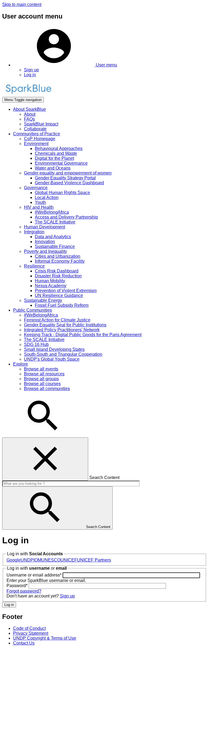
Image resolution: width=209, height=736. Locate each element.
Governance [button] (36, 187)
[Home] (28, 94)
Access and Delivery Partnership (66, 217)
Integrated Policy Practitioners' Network (62, 329)
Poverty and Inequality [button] (45, 251)
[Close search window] (45, 459)
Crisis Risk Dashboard (56, 271)
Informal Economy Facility (60, 261)
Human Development (44, 227)
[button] (65, 65)
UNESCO (50, 560)
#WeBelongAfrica (52, 212)
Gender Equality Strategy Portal (65, 178)
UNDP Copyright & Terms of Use (44, 638)
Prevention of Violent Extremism (66, 290)
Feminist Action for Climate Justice (57, 320)
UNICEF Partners (94, 560)
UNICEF (68, 560)
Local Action (47, 197)
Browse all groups (41, 378)
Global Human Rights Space (62, 192)
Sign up (31, 70)
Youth (40, 202)
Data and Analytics (53, 236)
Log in (30, 74)
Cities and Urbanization (57, 256)
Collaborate (35, 129)
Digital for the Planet (54, 158)
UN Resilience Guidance (59, 295)
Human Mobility (50, 280)
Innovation (45, 241)
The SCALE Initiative (55, 222)
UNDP (27, 560)
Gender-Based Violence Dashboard (69, 182)
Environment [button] (36, 143)
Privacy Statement (30, 633)
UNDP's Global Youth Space (51, 359)
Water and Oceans (52, 168)
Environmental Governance (61, 163)
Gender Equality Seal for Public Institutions (65, 325)
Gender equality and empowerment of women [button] (68, 173)
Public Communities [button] (32, 310)
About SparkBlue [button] (29, 109)
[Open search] (43, 435)
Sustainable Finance (55, 246)
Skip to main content (21, 4)
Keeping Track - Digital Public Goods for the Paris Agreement (83, 334)
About (29, 114)
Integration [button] (34, 231)
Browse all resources (44, 374)
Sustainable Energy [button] (43, 300)
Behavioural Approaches (58, 148)
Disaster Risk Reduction (58, 276)
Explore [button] (20, 364)
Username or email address (34, 575)
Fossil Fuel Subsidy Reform (61, 305)
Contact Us (24, 643)
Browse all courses (42, 383)
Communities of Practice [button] (36, 133)
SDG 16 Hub (36, 344)
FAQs (29, 119)
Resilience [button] (34, 266)
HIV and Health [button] (39, 207)
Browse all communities (47, 388)
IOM (37, 560)
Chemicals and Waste (56, 153)
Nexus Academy (50, 285)
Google (14, 560)
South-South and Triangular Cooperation (63, 354)
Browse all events (41, 369)
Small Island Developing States (54, 349)
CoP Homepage (39, 138)
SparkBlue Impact (41, 124)
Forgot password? (24, 591)
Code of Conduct (29, 628)
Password (17, 585)
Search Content (104, 477)
